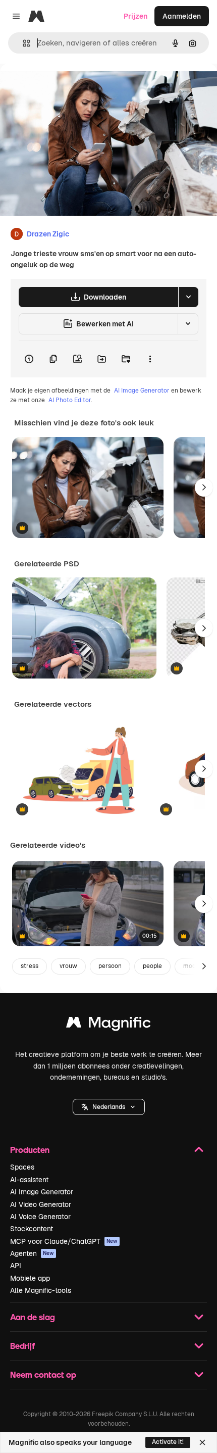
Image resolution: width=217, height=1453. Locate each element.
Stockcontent (31, 1228)
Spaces (22, 1167)
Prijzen (135, 16)
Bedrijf (22, 1345)
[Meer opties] (150, 359)
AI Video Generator (40, 1204)
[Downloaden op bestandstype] (188, 297)
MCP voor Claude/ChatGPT (64, 1241)
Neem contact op (43, 1374)
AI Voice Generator (40, 1216)
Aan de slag (32, 1317)
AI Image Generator (142, 390)
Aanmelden (181, 16)
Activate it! (168, 1442)
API (15, 1265)
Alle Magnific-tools (40, 1290)
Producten (29, 1149)
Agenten (32, 1253)
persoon (110, 966)
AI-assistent (29, 1179)
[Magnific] (108, 1025)
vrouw (68, 966)
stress (29, 966)
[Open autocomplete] (22, 43)
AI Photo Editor (69, 400)
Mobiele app (30, 1278)
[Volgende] (204, 487)
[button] (109, 1107)
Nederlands (108, 1107)
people (152, 966)
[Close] (202, 1442)
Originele (66, 86)
